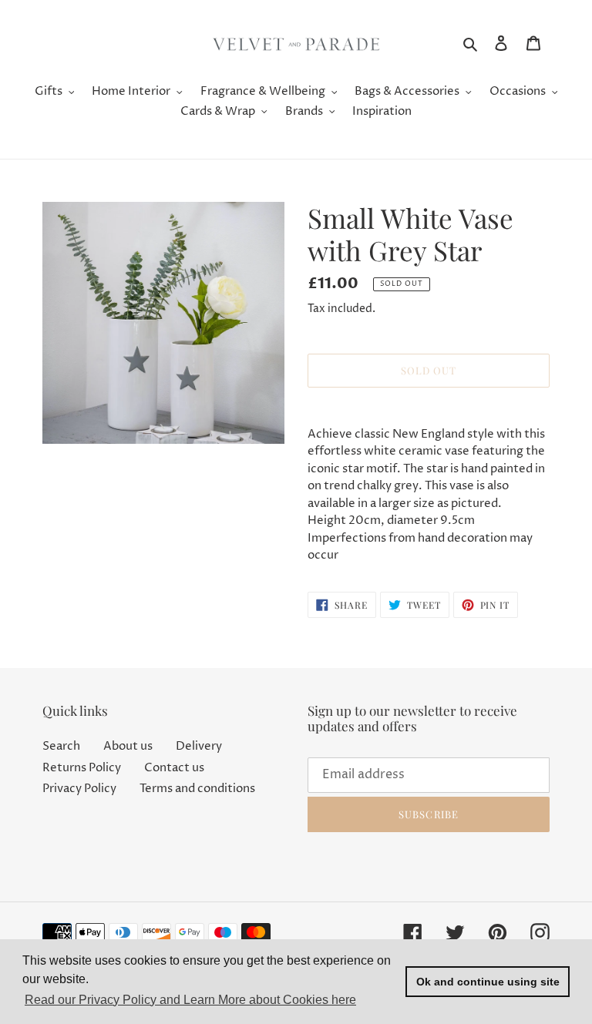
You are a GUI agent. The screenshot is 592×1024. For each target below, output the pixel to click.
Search (61, 746)
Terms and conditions (197, 789)
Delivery (199, 746)
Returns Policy (81, 768)
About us (128, 746)
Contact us (174, 768)
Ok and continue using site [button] (488, 981)
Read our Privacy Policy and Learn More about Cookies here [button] (190, 999)
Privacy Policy (79, 789)
